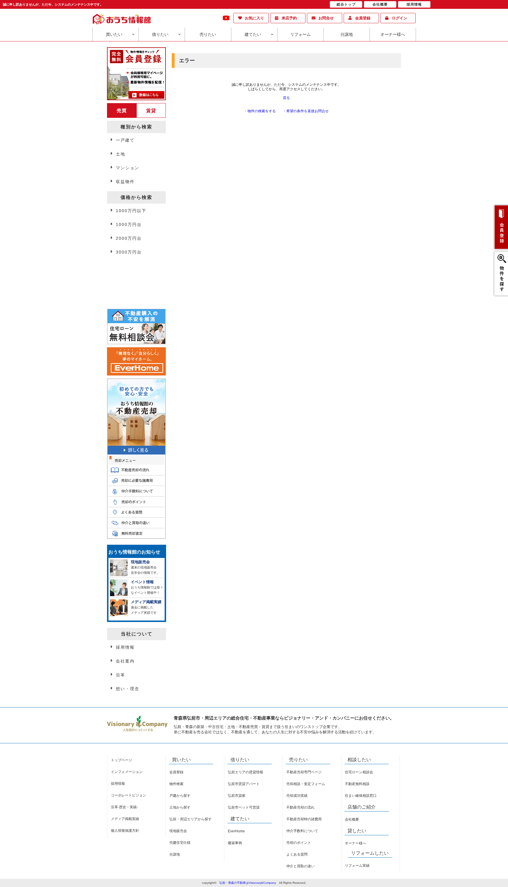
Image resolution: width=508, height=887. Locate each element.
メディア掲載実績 (125, 819)
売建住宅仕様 (179, 843)
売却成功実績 (297, 796)
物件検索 (176, 784)
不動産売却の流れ (300, 807)
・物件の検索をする (260, 111)
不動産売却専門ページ (304, 772)
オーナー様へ (392, 34)
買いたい (114, 34)
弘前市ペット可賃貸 (244, 807)
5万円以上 (127, 281)
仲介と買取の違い (300, 866)
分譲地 (346, 34)
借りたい (160, 34)
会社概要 (352, 819)
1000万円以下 (131, 210)
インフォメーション (127, 772)
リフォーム (300, 34)
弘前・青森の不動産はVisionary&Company (247, 882)
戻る (286, 98)
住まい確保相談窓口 (361, 796)
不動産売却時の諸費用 (304, 819)
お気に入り (254, 18)
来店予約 (289, 18)
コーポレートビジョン (128, 795)
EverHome (236, 831)
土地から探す (179, 807)
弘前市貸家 (236, 796)
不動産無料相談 (357, 784)
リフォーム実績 (357, 865)
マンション (127, 167)
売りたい (208, 34)
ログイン (399, 18)
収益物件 (125, 181)
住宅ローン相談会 (359, 772)
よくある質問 (297, 854)
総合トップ (346, 4)
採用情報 (125, 647)
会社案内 (125, 661)
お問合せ (326, 18)
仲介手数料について (302, 831)
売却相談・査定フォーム (305, 784)
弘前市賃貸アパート (244, 784)
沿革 (120, 675)
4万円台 (124, 267)
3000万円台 (129, 252)
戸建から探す (179, 796)
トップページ (121, 760)
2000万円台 (129, 238)
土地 (120, 154)
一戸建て (125, 140)
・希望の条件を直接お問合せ (306, 111)
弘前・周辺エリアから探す (190, 819)
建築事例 (235, 843)
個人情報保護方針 (125, 831)
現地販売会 (178, 831)
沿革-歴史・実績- (124, 807)
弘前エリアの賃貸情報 (245, 772)
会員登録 (362, 18)
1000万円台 (129, 224)
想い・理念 (127, 688)
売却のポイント (298, 843)
